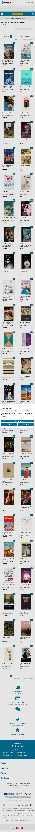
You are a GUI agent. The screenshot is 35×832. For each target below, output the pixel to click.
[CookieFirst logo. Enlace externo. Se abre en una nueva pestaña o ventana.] (1, 407)
